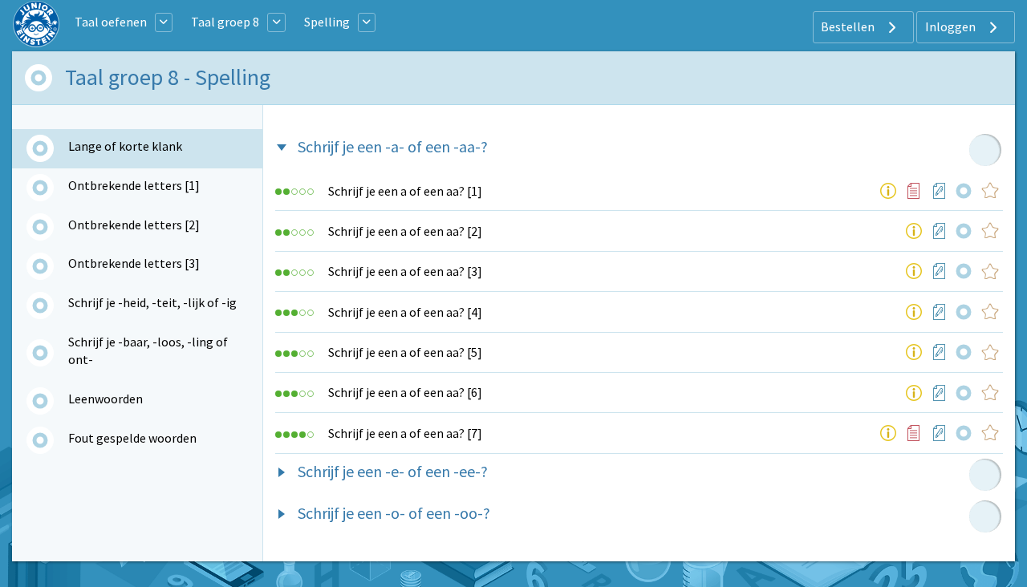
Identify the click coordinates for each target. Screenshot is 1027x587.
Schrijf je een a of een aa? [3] (405, 271)
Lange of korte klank (125, 146)
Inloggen (951, 26)
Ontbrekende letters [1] (134, 185)
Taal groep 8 (225, 22)
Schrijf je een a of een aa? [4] (405, 312)
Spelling (327, 22)
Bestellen (849, 26)
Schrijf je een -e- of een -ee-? (393, 471)
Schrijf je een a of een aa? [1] (405, 191)
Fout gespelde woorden (132, 438)
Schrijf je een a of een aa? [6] (405, 392)
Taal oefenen (111, 22)
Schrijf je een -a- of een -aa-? (393, 146)
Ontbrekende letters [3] (134, 263)
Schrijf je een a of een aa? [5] (405, 352)
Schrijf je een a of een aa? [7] (405, 433)
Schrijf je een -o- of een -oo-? (394, 513)
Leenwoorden (105, 399)
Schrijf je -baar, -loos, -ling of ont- (148, 350)
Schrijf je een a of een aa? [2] (405, 231)
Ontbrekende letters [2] (134, 225)
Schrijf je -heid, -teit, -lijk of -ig (152, 302)
